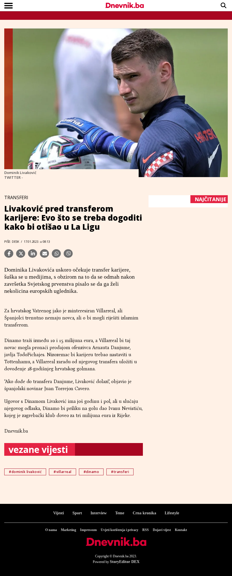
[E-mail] (44, 253)
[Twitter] (20, 253)
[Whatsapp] (56, 253)
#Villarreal (62, 471)
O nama (51, 530)
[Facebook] (8, 253)
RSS (145, 530)
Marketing (68, 530)
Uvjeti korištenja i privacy (119, 530)
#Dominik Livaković (25, 471)
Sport (77, 513)
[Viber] (68, 253)
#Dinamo (91, 471)
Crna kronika (144, 513)
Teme (119, 513)
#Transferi (120, 471)
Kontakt (181, 530)
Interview (99, 513)
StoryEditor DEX (124, 562)
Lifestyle (172, 513)
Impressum (88, 530)
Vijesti (58, 513)
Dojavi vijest (162, 530)
